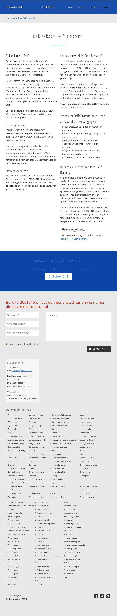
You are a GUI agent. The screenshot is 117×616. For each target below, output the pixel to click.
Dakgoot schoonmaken (38, 440)
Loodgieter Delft (14, 7)
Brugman (11, 465)
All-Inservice (12, 429)
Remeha (11, 509)
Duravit (32, 468)
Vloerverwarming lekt (72, 541)
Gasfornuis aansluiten (37, 479)
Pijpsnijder (84, 475)
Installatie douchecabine (61, 461)
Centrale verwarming (16, 479)
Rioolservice (12, 577)
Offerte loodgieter (87, 458)
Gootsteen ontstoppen (61, 422)
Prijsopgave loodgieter (89, 486)
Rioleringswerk (14, 538)
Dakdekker (33, 422)
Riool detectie (13, 541)
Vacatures (41, 581)
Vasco (66, 502)
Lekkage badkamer (87, 418)
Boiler (10, 454)
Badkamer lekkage (15, 436)
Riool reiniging (13, 566)
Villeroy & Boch (70, 534)
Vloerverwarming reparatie (74, 545)
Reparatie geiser (14, 516)
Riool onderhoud (14, 556)
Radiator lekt (85, 493)
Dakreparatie (34, 461)
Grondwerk (56, 433)
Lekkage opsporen (87, 425)
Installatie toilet (58, 468)
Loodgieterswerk (86, 447)
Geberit (32, 490)
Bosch (10, 461)
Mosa (82, 450)
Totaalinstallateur (44, 573)
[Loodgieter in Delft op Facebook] (96, 596)
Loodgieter (84, 433)
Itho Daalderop (58, 479)
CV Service (12, 497)
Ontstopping (85, 472)
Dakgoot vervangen (36, 447)
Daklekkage (33, 450)
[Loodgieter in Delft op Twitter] (102, 596)
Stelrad (40, 541)
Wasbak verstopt (70, 556)
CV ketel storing (14, 490)
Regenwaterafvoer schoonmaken (21, 506)
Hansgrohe (56, 436)
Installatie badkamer (60, 458)
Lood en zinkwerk (87, 429)
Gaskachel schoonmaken (38, 483)
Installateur (56, 454)
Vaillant (40, 584)
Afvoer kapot (13, 415)
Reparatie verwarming (16, 527)
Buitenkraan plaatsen (16, 468)
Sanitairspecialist (44, 520)
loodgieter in (74, 238)
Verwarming (68, 520)
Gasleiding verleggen (37, 486)
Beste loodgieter (14, 447)
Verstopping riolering (72, 506)
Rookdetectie (42, 506)
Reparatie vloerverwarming (18, 531)
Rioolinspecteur (14, 573)
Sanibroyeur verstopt (45, 513)
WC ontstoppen (70, 570)
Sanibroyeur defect (44, 509)
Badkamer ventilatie (16, 443)
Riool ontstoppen (15, 563)
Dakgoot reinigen (36, 429)
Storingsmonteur (44, 548)
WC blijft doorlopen (71, 566)
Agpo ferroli (12, 425)
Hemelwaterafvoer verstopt (63, 443)
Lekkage (83, 415)
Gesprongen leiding (36, 497)
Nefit (82, 454)
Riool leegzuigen (14, 548)
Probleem (84, 490)
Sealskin (40, 527)
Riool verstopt (13, 570)
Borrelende (12, 458)
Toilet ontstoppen (44, 559)
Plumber (83, 483)
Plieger (82, 479)
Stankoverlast (42, 538)
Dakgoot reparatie (36, 433)
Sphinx (40, 534)
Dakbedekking (34, 418)
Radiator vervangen (15, 502)
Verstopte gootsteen (72, 516)
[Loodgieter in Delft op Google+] (108, 596)
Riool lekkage (13, 552)
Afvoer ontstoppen (15, 418)
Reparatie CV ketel (15, 513)
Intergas (55, 475)
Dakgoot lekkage (35, 425)
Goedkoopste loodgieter (61, 415)
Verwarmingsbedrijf (71, 523)
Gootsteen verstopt (59, 425)
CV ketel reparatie (15, 486)
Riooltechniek (42, 502)
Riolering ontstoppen (16, 534)
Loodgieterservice (87, 443)
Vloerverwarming (70, 538)
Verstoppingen (69, 509)
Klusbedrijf (56, 493)
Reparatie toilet (14, 523)
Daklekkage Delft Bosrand (23, 18)
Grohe (54, 429)
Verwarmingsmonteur (72, 527)
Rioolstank (12, 584)
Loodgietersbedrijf (87, 440)
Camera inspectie (14, 472)
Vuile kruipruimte (71, 548)
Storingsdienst (43, 545)
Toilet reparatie (43, 566)
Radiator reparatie (87, 497)
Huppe (54, 450)
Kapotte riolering (58, 486)
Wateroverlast (69, 563)
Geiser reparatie (35, 493)
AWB (10, 433)
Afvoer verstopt (14, 422)
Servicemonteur (43, 531)
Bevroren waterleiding (16, 450)
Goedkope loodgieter (60, 418)
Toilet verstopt (43, 570)
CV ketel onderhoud (16, 483)
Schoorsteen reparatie (46, 523)
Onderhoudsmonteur (88, 465)
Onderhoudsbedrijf (87, 461)
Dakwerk (32, 465)
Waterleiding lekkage (72, 559)
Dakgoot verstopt (36, 443)
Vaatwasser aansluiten (46, 577)
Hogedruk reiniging (59, 447)
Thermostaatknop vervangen (48, 556)
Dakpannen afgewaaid (38, 454)
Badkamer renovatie (16, 440)
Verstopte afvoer (70, 513)
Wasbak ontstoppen (72, 552)
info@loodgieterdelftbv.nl (22, 370)
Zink (65, 577)
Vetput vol (68, 531)
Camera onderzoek (15, 475)
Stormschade (42, 552)
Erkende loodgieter (36, 472)
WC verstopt (68, 573)
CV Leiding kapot (14, 493)
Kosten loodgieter (59, 497)
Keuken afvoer (58, 490)
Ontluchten (84, 468)
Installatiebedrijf (58, 472)
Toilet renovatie (43, 563)
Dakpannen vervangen (38, 458)
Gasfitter (32, 475)
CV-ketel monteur (36, 415)
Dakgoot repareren (36, 436)
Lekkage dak (85, 422)
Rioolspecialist (13, 581)
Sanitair (40, 516)
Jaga (53, 483)
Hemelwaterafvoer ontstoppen (64, 440)
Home (8, 18)
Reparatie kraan (14, 520)
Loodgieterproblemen (88, 436)
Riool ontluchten (14, 559)
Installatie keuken (59, 465)
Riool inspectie (14, 545)
